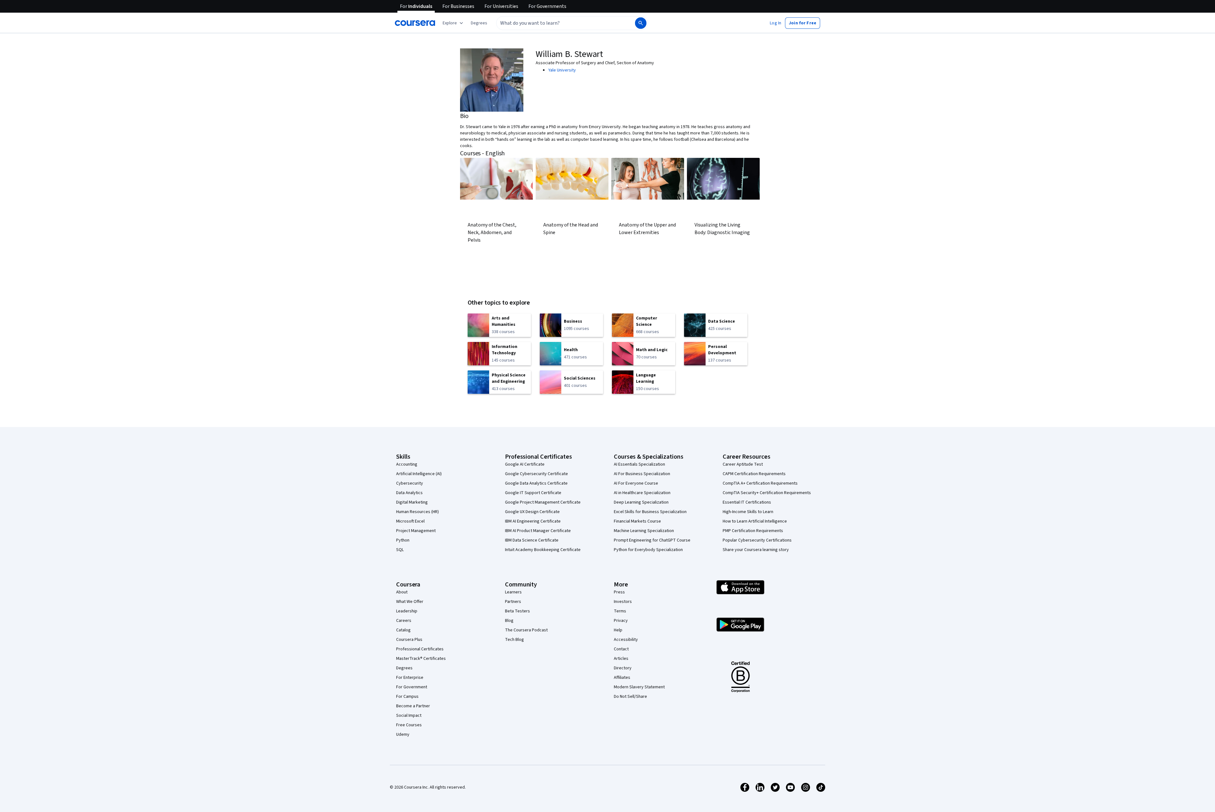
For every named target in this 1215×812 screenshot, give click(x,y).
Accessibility (626, 639)
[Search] (640, 23)
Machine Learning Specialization (644, 531)
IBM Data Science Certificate (531, 540)
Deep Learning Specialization (641, 502)
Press (619, 592)
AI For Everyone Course (636, 483)
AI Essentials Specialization (639, 464)
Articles (621, 658)
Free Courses (409, 725)
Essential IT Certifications (747, 502)
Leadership (406, 611)
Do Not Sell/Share (630, 696)
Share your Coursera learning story (756, 550)
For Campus (407, 696)
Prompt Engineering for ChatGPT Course (652, 540)
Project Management (416, 531)
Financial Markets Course (637, 521)
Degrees (404, 668)
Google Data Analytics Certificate (536, 483)
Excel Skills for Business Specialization (650, 512)
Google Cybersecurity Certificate (536, 474)
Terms (620, 611)
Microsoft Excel (410, 521)
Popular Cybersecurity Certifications (757, 540)
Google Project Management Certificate (543, 502)
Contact (621, 649)
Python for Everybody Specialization (648, 550)
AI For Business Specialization (642, 474)
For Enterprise (409, 677)
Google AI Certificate (525, 464)
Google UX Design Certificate (532, 512)
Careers (403, 620)
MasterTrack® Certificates (421, 658)
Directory (623, 668)
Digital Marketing (412, 502)
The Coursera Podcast (526, 630)
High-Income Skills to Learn (748, 512)
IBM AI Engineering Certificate (533, 521)
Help (618, 630)
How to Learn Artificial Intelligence (755, 521)
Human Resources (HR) (417, 512)
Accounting (406, 464)
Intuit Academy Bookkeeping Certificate (543, 550)
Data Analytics (409, 493)
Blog (509, 620)
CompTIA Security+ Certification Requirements (767, 493)
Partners (513, 601)
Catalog (403, 630)
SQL (400, 550)
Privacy (621, 620)
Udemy (402, 734)
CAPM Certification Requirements (754, 474)
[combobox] (558, 23)
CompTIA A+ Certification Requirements (760, 483)
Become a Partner (413, 706)
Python (402, 540)
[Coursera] (415, 23)
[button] (479, 23)
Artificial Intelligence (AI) (419, 474)
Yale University (562, 70)
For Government (411, 687)
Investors (623, 601)
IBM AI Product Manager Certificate (538, 531)
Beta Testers (517, 611)
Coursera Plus (409, 639)
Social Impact (408, 715)
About (402, 592)
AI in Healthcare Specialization (642, 493)
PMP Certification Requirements (753, 531)
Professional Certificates (420, 649)
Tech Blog (514, 639)
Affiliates (622, 677)
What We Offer (409, 601)
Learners (513, 592)
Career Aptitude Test (743, 464)
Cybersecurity (409, 483)
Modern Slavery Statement (639, 687)
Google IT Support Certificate (533, 493)
